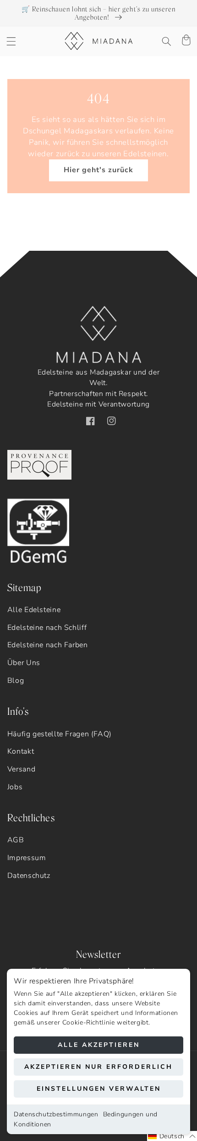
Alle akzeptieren (99, 1045)
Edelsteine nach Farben (47, 645)
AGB (15, 840)
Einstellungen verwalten (99, 1088)
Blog (15, 681)
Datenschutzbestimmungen (56, 1114)
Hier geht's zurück (99, 170)
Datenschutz (28, 876)
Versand (21, 769)
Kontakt (20, 751)
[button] (11, 41)
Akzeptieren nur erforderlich (98, 1066)
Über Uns (23, 663)
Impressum (26, 858)
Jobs (15, 787)
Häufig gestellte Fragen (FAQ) (59, 734)
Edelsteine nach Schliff (47, 628)
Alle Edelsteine (33, 610)
